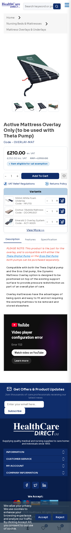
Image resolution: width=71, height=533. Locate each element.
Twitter (35, 485)
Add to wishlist (64, 176)
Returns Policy (58, 183)
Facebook (26, 485)
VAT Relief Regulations (21, 183)
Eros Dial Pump (48, 256)
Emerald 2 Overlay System (29, 222)
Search (57, 6)
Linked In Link (44, 485)
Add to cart (40, 176)
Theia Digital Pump (18, 256)
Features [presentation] (30, 239)
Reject (60, 517)
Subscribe (14, 411)
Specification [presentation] (49, 239)
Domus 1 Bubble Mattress (29, 211)
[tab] (12, 239)
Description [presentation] (12, 239)
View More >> (35, 230)
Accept (43, 517)
